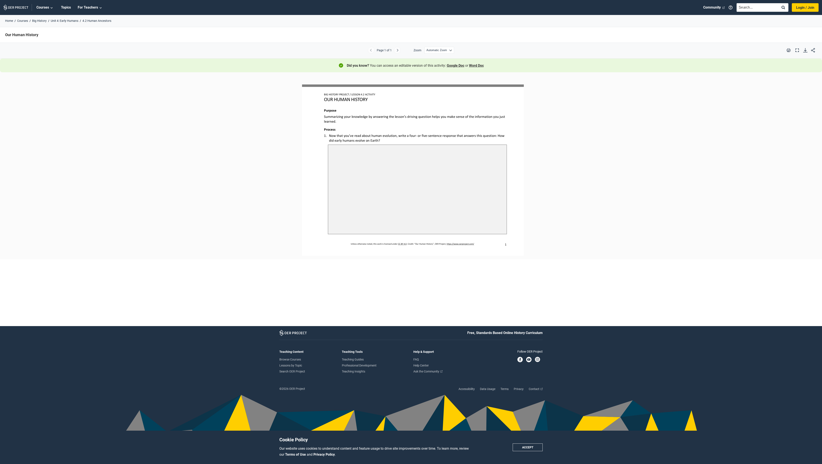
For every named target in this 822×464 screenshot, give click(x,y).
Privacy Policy (324, 454)
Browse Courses (290, 359)
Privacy (519, 389)
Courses (42, 7)
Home (9, 20)
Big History (39, 20)
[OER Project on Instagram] (537, 360)
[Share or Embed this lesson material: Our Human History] (813, 50)
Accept (527, 447)
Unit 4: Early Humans (64, 20)
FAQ (416, 359)
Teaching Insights (353, 371)
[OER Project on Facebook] (520, 360)
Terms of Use (296, 454)
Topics (66, 7)
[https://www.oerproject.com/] (460, 243)
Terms (504, 389)
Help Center (421, 365)
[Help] (730, 7)
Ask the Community (426, 371)
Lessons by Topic (290, 365)
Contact (534, 389)
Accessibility (467, 389)
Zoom (417, 50)
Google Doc (455, 66)
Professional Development (359, 365)
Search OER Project (292, 371)
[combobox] (756, 7)
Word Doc (476, 66)
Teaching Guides (353, 359)
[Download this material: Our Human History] (805, 50)
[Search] (783, 8)
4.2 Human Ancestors (96, 20)
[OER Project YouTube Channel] (529, 360)
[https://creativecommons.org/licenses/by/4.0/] (402, 243)
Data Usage (487, 389)
